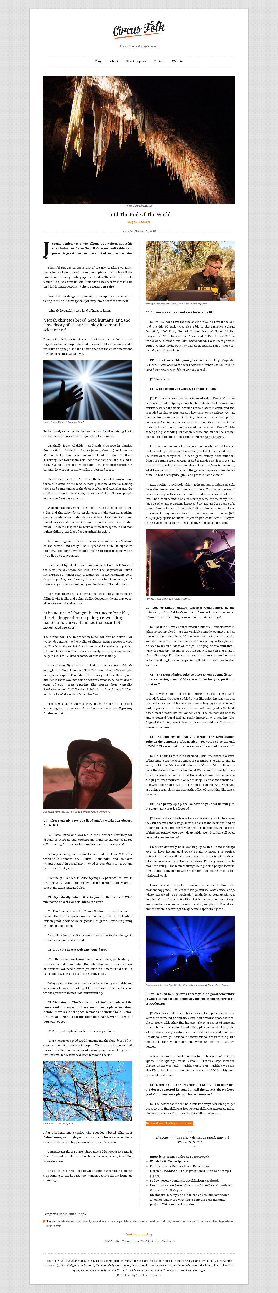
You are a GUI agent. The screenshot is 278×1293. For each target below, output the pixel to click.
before (65, 248)
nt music (206, 1221)
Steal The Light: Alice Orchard (153, 1241)
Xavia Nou (220, 398)
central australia (102, 1221)
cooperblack (122, 1221)
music (196, 1221)
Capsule (228, 360)
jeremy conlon (181, 1221)
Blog (98, 61)
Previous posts (136, 61)
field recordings (159, 1221)
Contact (159, 61)
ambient (84, 1221)
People (82, 1214)
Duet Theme (124, 1275)
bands (63, 1214)
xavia (57, 1226)
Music (72, 1214)
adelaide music (68, 1221)
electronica (140, 1221)
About (114, 61)
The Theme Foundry (148, 1275)
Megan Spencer (139, 222)
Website (177, 61)
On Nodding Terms (118, 1241)
